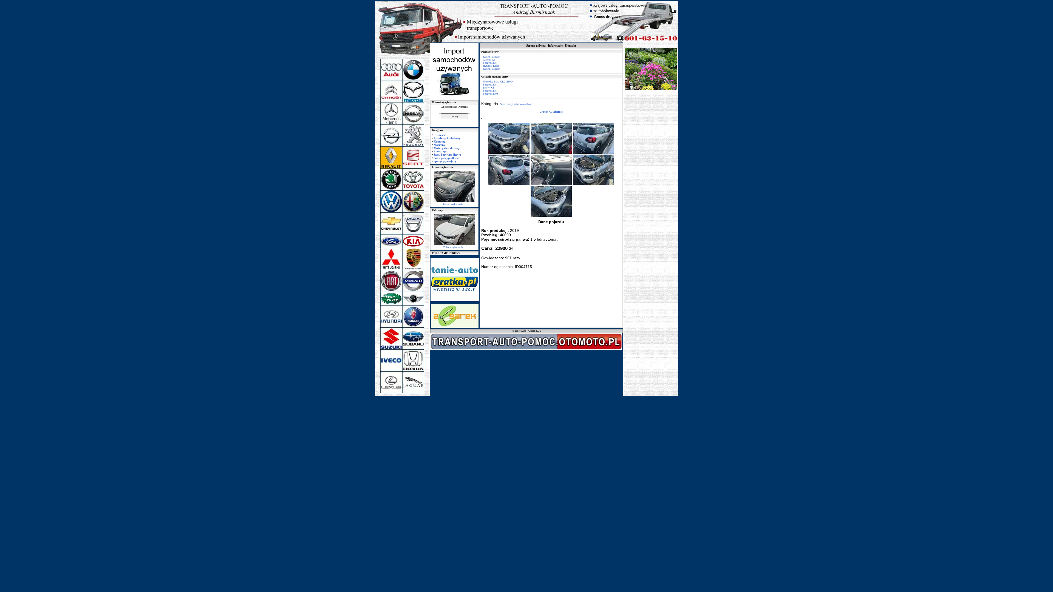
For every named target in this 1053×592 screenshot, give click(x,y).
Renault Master (491, 56)
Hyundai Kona (491, 65)
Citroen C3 (489, 59)
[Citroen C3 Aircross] (509, 152)
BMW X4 (488, 87)
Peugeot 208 (490, 62)
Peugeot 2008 (490, 93)
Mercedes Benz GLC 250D (498, 81)
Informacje (555, 45)
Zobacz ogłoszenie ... (454, 204)
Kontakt (570, 45)
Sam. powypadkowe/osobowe (516, 104)
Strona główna (536, 45)
